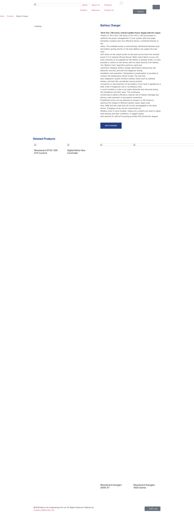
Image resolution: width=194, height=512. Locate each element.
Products (108, 5)
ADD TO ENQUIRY (111, 126)
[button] (121, 3)
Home (84, 5)
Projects (83, 10)
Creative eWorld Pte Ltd (44, 510)
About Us (96, 5)
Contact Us (109, 10)
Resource (96, 10)
